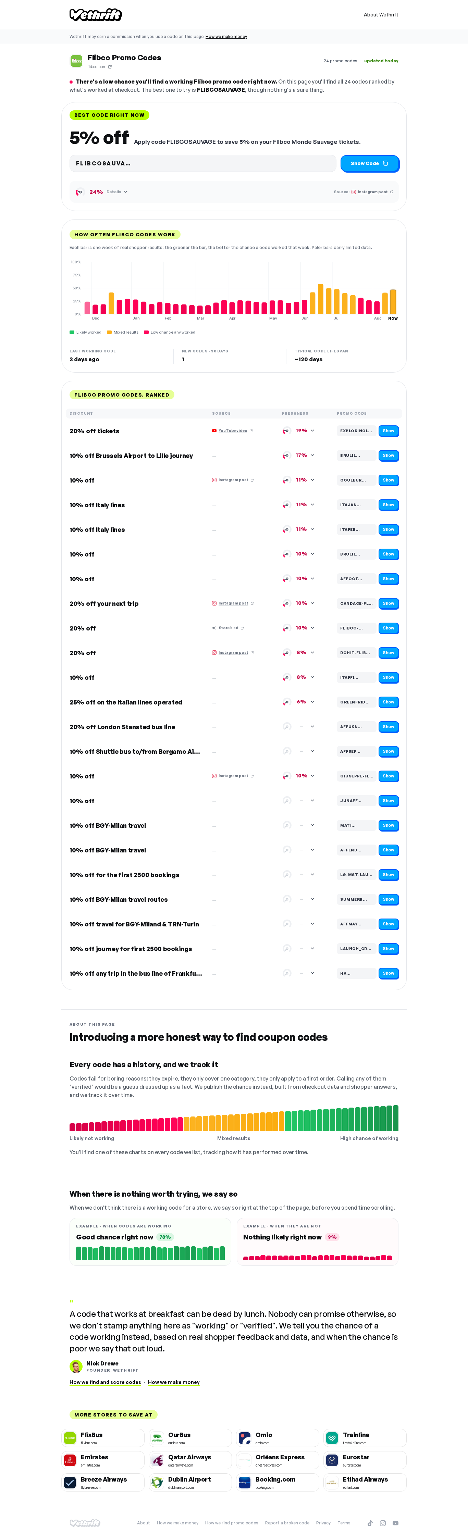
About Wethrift (381, 14)
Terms (343, 1522)
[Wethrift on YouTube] (395, 1523)
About (143, 1522)
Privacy (323, 1522)
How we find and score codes (105, 1382)
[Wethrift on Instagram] (383, 1523)
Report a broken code (287, 1522)
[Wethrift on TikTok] (370, 1523)
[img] (234, 290)
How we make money (226, 36)
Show (388, 430)
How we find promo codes (231, 1522)
